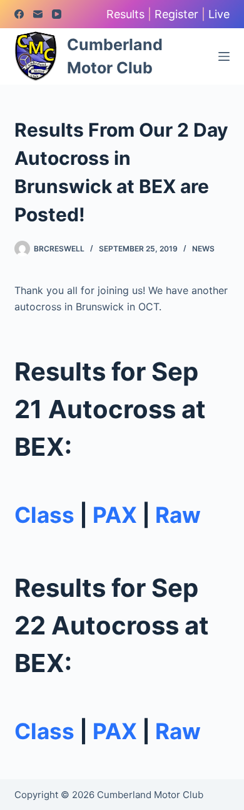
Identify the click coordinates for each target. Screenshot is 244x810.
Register (176, 14)
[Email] (38, 14)
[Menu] (224, 56)
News (203, 248)
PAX (115, 515)
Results (125, 14)
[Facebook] (19, 14)
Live (219, 14)
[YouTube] (56, 14)
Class (44, 515)
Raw (178, 515)
